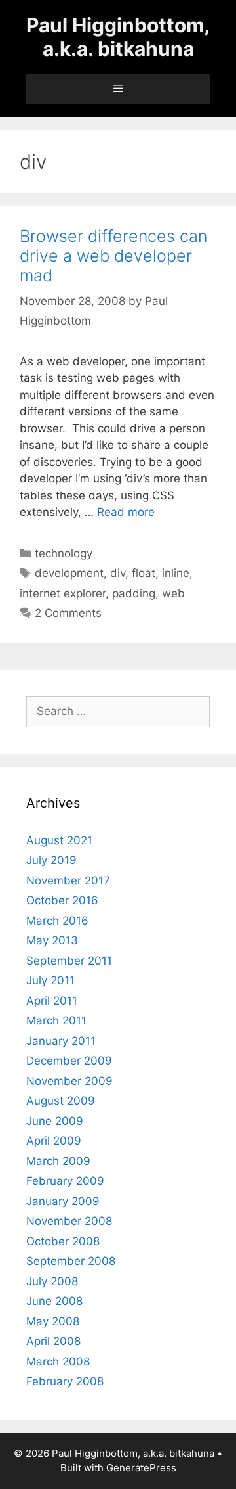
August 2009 (60, 1100)
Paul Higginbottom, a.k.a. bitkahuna (118, 36)
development (69, 573)
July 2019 (51, 860)
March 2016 (57, 920)
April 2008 (53, 1341)
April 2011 (51, 1000)
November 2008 (69, 1220)
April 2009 (53, 1140)
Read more (126, 511)
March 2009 (58, 1161)
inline (175, 573)
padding (133, 593)
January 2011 (61, 1040)
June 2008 (54, 1301)
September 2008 (70, 1261)
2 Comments (68, 613)
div (117, 573)
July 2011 (50, 980)
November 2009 (69, 1081)
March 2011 (56, 1020)
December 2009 (69, 1060)
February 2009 (65, 1180)
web (173, 593)
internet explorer (63, 593)
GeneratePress (141, 1467)
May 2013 (52, 940)
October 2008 (63, 1241)
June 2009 (54, 1121)
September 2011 (69, 960)
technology (63, 553)
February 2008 (65, 1381)
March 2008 (58, 1361)
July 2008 (52, 1281)
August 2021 (59, 840)
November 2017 (68, 880)
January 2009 (63, 1201)
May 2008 (52, 1321)
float (143, 573)
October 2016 (62, 900)
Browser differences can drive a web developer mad (113, 255)
